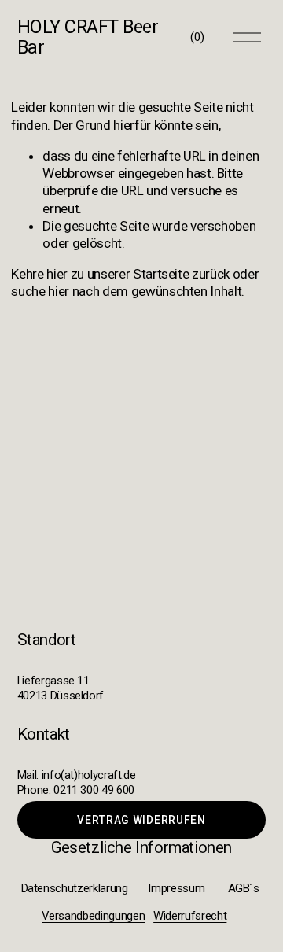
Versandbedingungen (93, 916)
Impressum (176, 888)
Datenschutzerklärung (74, 888)
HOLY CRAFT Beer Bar (88, 37)
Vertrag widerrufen (141, 820)
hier (57, 274)
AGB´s (243, 888)
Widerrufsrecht (189, 916)
